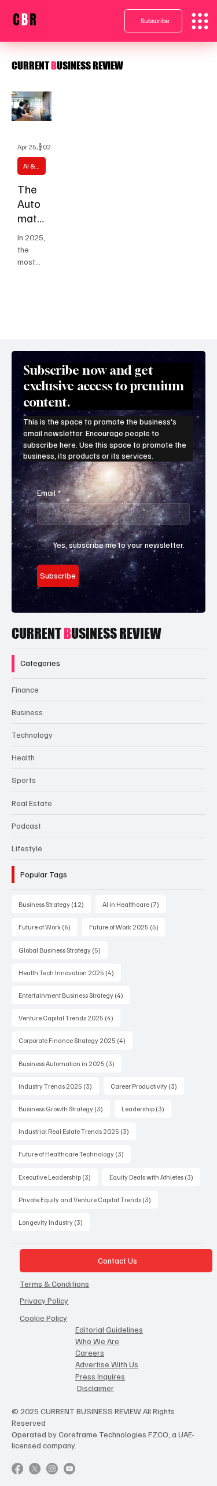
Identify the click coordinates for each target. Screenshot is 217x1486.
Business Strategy (55, 904)
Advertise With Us (106, 1364)
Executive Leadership (58, 1176)
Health (23, 757)
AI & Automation (34, 166)
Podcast (26, 825)
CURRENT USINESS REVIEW (86, 633)
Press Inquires (100, 1376)
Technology (32, 735)
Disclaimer (95, 1388)
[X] (35, 1468)
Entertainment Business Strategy (74, 995)
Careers (89, 1352)
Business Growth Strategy (64, 1108)
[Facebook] (17, 1468)
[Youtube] (69, 1468)
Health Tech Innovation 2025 (70, 972)
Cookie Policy (43, 1318)
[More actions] (44, 147)
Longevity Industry (54, 1222)
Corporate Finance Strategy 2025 (76, 1040)
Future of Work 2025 (127, 926)
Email (49, 492)
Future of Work (48, 926)
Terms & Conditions (54, 1284)
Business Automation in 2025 (70, 1063)
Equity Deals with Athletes (154, 1176)
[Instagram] (52, 1468)
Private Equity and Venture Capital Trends (88, 1199)
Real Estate (32, 803)
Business (27, 712)
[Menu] (200, 21)
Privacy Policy (44, 1300)
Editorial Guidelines (109, 1329)
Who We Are (97, 1341)
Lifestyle (27, 848)
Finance (25, 689)
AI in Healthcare (134, 904)
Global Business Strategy (63, 949)
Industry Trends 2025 (59, 1085)
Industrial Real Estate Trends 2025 (77, 1131)
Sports (24, 780)
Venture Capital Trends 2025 (69, 1017)
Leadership (146, 1108)
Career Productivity (147, 1085)
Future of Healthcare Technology (75, 1153)
